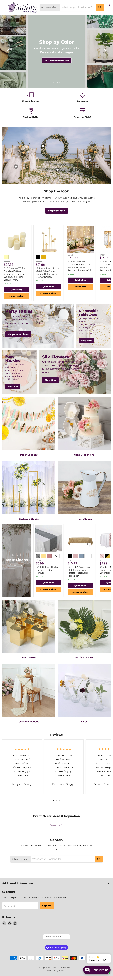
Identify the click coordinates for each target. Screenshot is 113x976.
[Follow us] (82, 97)
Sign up (46, 905)
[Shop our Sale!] (82, 113)
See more (55, 825)
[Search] (100, 7)
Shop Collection (56, 60)
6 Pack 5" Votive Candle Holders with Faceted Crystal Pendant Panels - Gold (80, 266)
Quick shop (16, 289)
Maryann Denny (22, 784)
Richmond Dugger (63, 784)
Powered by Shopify (56, 970)
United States (55, 936)
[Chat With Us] (30, 113)
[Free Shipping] (30, 97)
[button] (8, 51)
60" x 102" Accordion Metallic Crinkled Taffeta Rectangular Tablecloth (79, 571)
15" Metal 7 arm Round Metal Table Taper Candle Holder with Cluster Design (48, 272)
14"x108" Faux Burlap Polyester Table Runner (47, 570)
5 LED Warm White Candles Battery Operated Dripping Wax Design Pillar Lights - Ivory (14, 274)
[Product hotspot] (57, 169)
